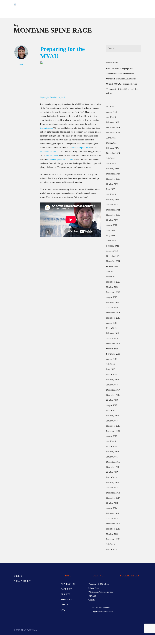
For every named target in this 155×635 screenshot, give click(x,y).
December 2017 (113, 390)
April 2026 (111, 117)
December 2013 (113, 524)
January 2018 (112, 385)
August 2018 (111, 359)
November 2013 (113, 529)
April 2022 (111, 241)
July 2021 (110, 271)
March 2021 (111, 277)
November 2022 (113, 215)
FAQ (63, 610)
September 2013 (113, 539)
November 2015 (113, 467)
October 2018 (112, 349)
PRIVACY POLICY (22, 581)
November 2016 (113, 426)
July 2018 (110, 364)
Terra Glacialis (52, 155)
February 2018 (112, 379)
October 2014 (112, 503)
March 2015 (111, 477)
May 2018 (110, 369)
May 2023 (110, 189)
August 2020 (111, 297)
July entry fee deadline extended (120, 73)
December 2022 (113, 210)
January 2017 (112, 421)
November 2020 (113, 282)
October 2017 (112, 400)
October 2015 (112, 472)
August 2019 (111, 323)
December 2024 (113, 153)
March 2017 (111, 410)
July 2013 (110, 544)
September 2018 (113, 354)
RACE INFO (66, 589)
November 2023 (113, 179)
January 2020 (112, 307)
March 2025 (111, 143)
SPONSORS (66, 599)
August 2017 (111, 405)
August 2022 (111, 225)
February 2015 (112, 482)
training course (46, 128)
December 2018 (113, 343)
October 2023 (112, 184)
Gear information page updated (119, 68)
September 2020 (113, 292)
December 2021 (113, 256)
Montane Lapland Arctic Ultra (60, 159)
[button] (139, 9)
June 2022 (110, 230)
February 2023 (112, 199)
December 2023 (113, 174)
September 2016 (113, 431)
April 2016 (111, 441)
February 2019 (112, 333)
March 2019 (111, 328)
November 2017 (113, 395)
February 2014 (112, 513)
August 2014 (111, 508)
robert (21, 64)
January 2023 (112, 205)
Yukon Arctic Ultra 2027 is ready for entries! (122, 91)
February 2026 (112, 122)
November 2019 (113, 318)
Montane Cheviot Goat (49, 151)
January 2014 (112, 518)
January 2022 (112, 251)
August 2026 (111, 112)
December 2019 (113, 313)
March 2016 (111, 446)
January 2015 (112, 488)
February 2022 (112, 246)
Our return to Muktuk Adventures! (121, 79)
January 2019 (112, 338)
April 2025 (111, 138)
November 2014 (113, 498)
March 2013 (111, 549)
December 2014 (113, 493)
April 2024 (111, 163)
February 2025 (112, 148)
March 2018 (111, 374)
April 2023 (111, 194)
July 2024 (110, 158)
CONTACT (66, 605)
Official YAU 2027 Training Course (121, 84)
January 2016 (112, 457)
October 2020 (112, 287)
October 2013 (112, 534)
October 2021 (112, 266)
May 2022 (110, 235)
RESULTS (65, 594)
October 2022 (112, 220)
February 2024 (112, 169)
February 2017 (112, 416)
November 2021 (113, 261)
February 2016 (112, 452)
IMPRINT (18, 576)
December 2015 (113, 462)
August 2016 (111, 436)
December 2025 (113, 127)
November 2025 (113, 133)
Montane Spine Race (81, 147)
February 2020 (112, 302)
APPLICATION (68, 584)
